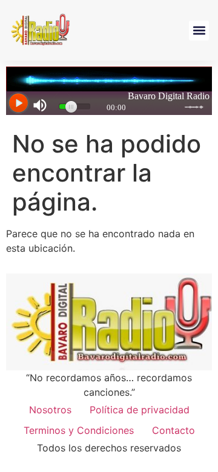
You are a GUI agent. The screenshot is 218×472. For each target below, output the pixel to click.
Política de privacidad (140, 410)
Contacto (173, 430)
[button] (199, 31)
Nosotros (50, 410)
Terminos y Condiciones (79, 430)
